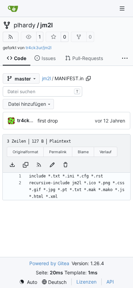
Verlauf (106, 151)
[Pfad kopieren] (88, 78)
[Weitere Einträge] (124, 58)
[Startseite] (13, 8)
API (110, 282)
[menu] (28, 282)
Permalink (57, 151)
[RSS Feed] (10, 37)
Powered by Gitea (49, 263)
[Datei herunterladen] (12, 164)
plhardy (24, 25)
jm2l (46, 25)
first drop (48, 121)
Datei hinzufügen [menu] (27, 104)
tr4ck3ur (27, 120)
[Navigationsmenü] (123, 8)
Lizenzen (86, 282)
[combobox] (42, 91)
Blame (83, 151)
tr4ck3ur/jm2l (38, 47)
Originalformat (25, 151)
